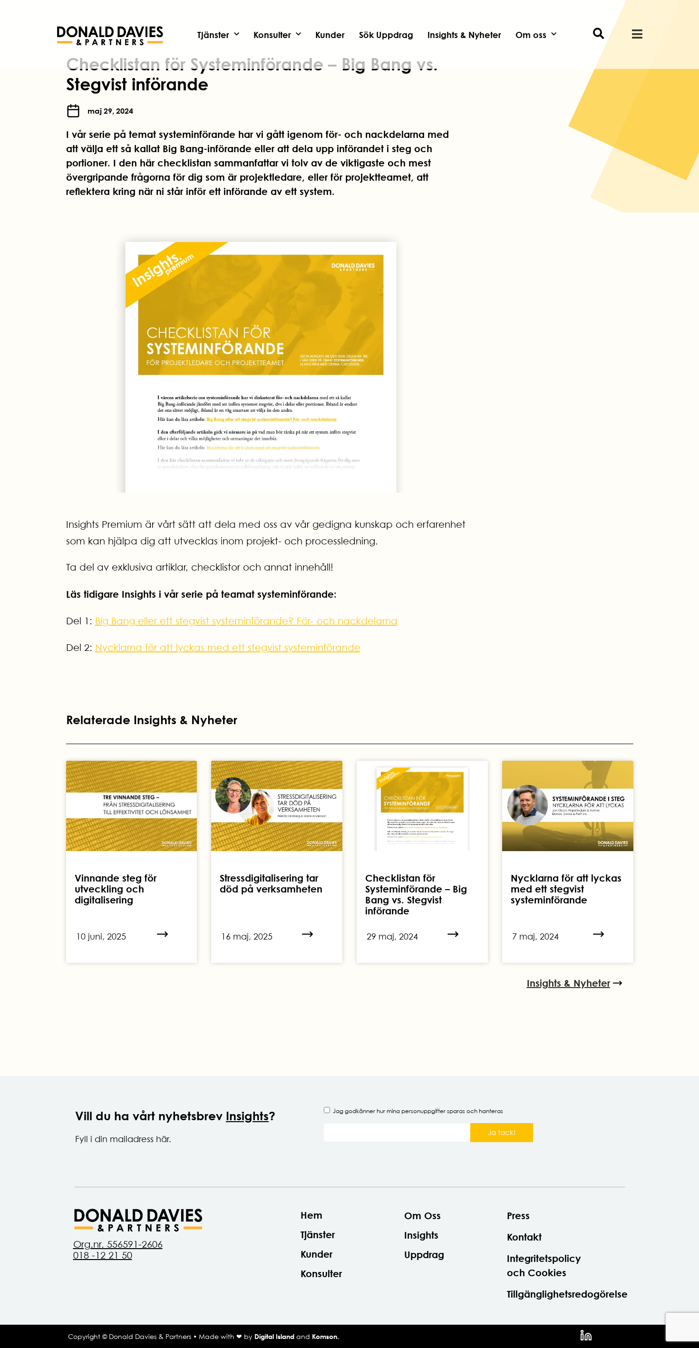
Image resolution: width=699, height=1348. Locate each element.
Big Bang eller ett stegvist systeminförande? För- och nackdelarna (246, 621)
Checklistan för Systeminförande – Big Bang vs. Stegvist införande (416, 894)
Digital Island (274, 1336)
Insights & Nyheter (464, 34)
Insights (247, 1115)
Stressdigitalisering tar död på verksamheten (271, 883)
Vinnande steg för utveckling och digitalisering (115, 889)
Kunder (330, 34)
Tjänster (213, 34)
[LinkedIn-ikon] (586, 1335)
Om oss (530, 34)
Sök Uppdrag (386, 34)
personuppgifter (423, 1111)
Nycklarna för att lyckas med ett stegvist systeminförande (227, 647)
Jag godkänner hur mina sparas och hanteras (418, 1111)
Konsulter (272, 34)
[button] (598, 34)
